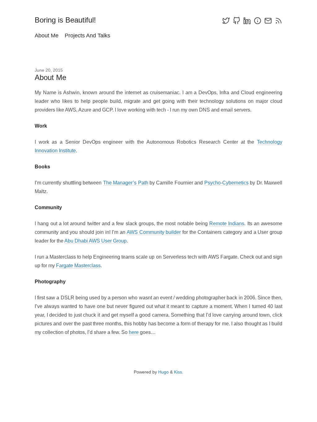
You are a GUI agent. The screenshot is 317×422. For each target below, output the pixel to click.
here (134, 332)
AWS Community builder (154, 232)
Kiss (178, 371)
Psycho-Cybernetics (226, 182)
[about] (257, 20)
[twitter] (226, 20)
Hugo (163, 371)
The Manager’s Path (125, 182)
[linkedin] (247, 20)
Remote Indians (226, 223)
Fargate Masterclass (78, 265)
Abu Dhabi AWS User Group (95, 240)
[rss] (278, 20)
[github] (236, 20)
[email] (268, 20)
